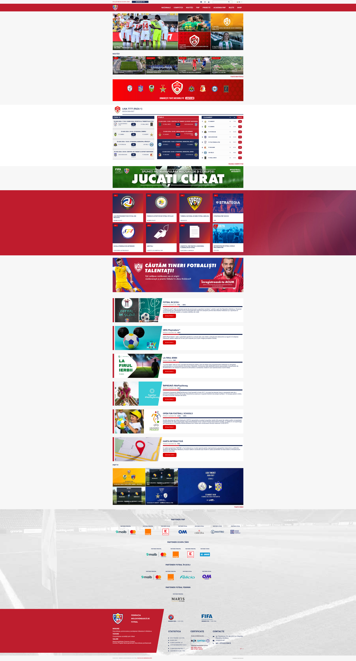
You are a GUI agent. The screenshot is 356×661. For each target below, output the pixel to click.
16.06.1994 (213, 621)
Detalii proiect (169, 316)
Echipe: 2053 (174, 640)
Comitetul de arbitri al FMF (155, 250)
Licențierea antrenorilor (121, 250)
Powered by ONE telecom (238, 658)
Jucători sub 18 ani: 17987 (178, 651)
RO (239, 2)
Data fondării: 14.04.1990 (177, 638)
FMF (215, 220)
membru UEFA (172, 621)
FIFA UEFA (216, 250)
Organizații (183, 220)
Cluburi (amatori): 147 (176, 642)
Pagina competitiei (236, 164)
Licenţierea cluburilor (187, 250)
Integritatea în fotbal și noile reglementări (224, 246)
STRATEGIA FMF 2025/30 (221, 216)
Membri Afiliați (118, 220)
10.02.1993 (180, 621)
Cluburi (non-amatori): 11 (177, 648)
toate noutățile (236, 77)
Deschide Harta (169, 455)
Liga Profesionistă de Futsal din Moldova (125, 216)
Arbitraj (150, 246)
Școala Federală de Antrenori (124, 246)
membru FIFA (205, 621)
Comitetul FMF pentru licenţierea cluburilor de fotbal (192, 246)
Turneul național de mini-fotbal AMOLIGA (194, 216)
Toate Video (238, 507)
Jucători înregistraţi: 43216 (178, 645)
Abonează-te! (140, 2)
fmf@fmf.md (220, 640)
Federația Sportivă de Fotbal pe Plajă (160, 216)
